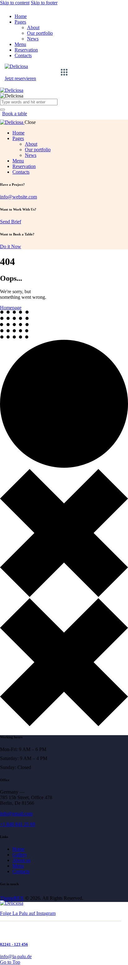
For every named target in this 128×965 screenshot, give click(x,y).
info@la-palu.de (16, 956)
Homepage (10, 307)
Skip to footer (44, 2)
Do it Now (10, 246)
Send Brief (10, 221)
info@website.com (18, 196)
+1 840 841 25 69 (17, 824)
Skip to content (15, 2)
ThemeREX (12, 898)
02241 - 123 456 (14, 944)
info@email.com (16, 813)
